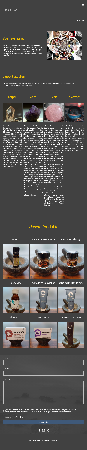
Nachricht (6, 379)
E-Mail (6, 369)
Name (5, 358)
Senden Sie (43, 422)
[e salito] (12, 15)
